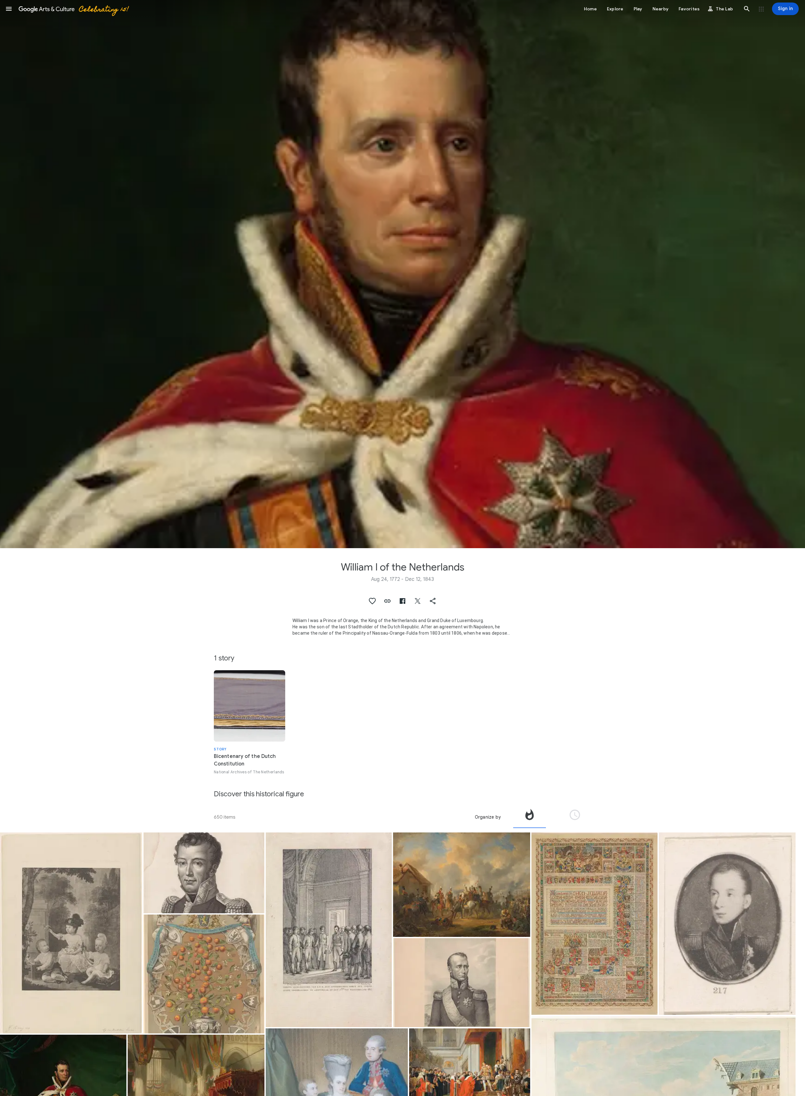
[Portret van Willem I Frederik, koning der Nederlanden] (203, 873)
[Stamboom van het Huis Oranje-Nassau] (203, 974)
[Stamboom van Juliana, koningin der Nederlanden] (594, 923)
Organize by (488, 817)
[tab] (529, 817)
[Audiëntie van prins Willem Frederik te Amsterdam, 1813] (329, 929)
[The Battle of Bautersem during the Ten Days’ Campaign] (461, 884)
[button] (8, 8)
